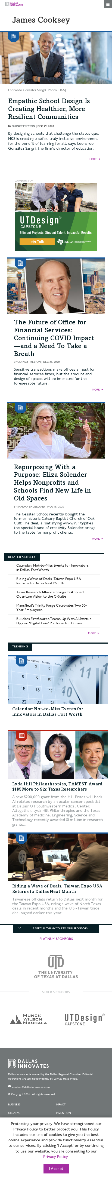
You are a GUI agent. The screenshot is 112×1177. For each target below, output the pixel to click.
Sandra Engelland (31, 506)
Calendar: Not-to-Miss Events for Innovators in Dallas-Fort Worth (52, 567)
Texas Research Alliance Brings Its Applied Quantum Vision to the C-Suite (50, 594)
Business (14, 1104)
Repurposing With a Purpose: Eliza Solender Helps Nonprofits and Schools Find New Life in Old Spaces (52, 483)
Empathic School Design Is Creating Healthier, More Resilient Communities (49, 110)
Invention (63, 1113)
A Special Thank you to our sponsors (60, 928)
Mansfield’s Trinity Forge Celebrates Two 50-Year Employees (51, 607)
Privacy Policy (55, 1156)
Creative (14, 1113)
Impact (61, 1104)
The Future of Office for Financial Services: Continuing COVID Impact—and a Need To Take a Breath (54, 339)
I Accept (56, 1168)
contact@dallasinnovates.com (31, 1087)
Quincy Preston (23, 126)
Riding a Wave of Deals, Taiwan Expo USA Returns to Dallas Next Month (48, 581)
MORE (93, 159)
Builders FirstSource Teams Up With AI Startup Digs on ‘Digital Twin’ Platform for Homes (54, 621)
